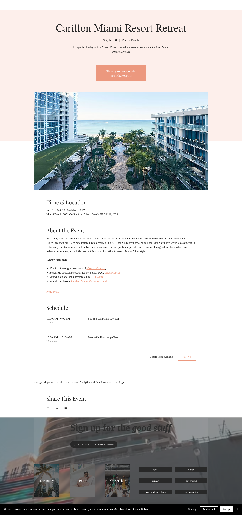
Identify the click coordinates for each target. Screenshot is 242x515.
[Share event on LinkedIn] (65, 408)
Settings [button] (192, 509)
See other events (121, 75)
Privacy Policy (140, 509)
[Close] (238, 509)
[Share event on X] (56, 408)
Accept (226, 509)
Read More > (53, 291)
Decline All (209, 509)
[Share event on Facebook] (48, 408)
